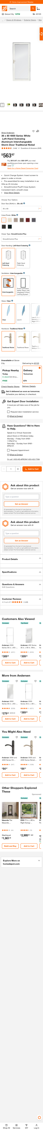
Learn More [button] (24, 203)
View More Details (12, 192)
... (2, 20)
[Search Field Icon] (33, 8)
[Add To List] (33, 131)
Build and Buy (10, 846)
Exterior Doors (30, 20)
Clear (4, 320)
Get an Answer (21, 504)
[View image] (2, 105)
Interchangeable (7, 292)
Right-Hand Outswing (21, 264)
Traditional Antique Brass (37, 347)
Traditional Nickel (8, 347)
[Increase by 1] (18, 469)
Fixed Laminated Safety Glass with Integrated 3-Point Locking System (23, 291)
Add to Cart (33, 469)
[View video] (15, 105)
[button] (21, 559)
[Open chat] (41, 33)
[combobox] (19, 8)
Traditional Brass (23, 347)
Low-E (19, 320)
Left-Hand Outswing (5, 264)
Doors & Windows (13, 20)
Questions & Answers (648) (31, 148)
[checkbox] (8, 412)
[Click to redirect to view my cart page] (38, 8)
